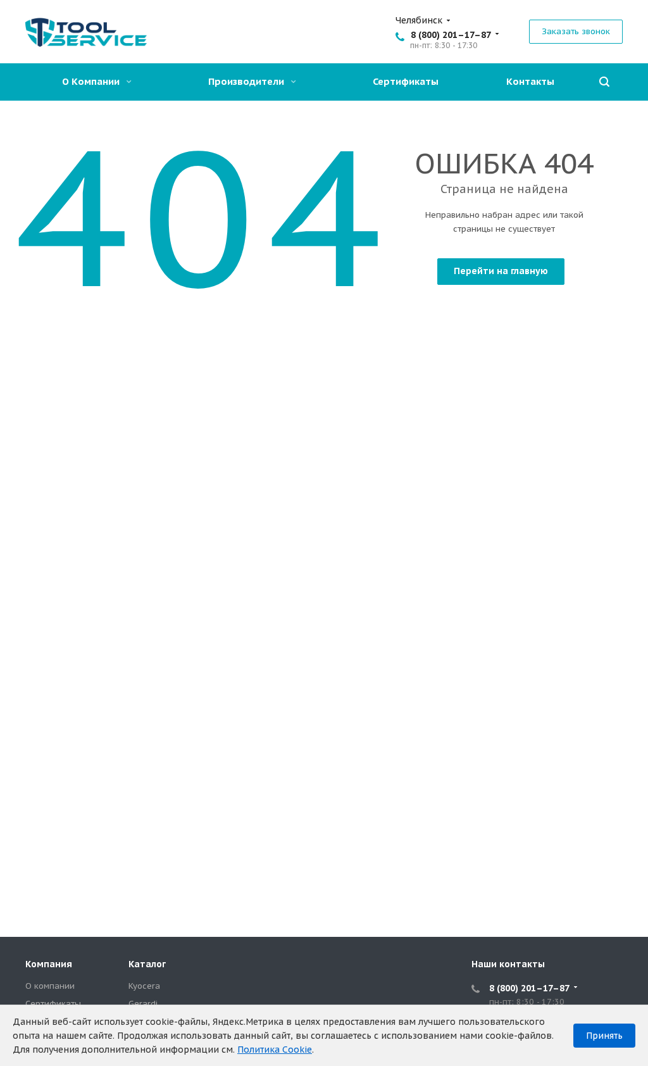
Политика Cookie (274, 1049)
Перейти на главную (501, 271)
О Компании (92, 81)
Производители (247, 81)
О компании (50, 986)
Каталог (147, 964)
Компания (48, 964)
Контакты (530, 81)
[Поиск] (604, 82)
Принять (604, 1035)
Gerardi (143, 1003)
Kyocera (144, 986)
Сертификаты (406, 81)
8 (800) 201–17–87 (451, 35)
